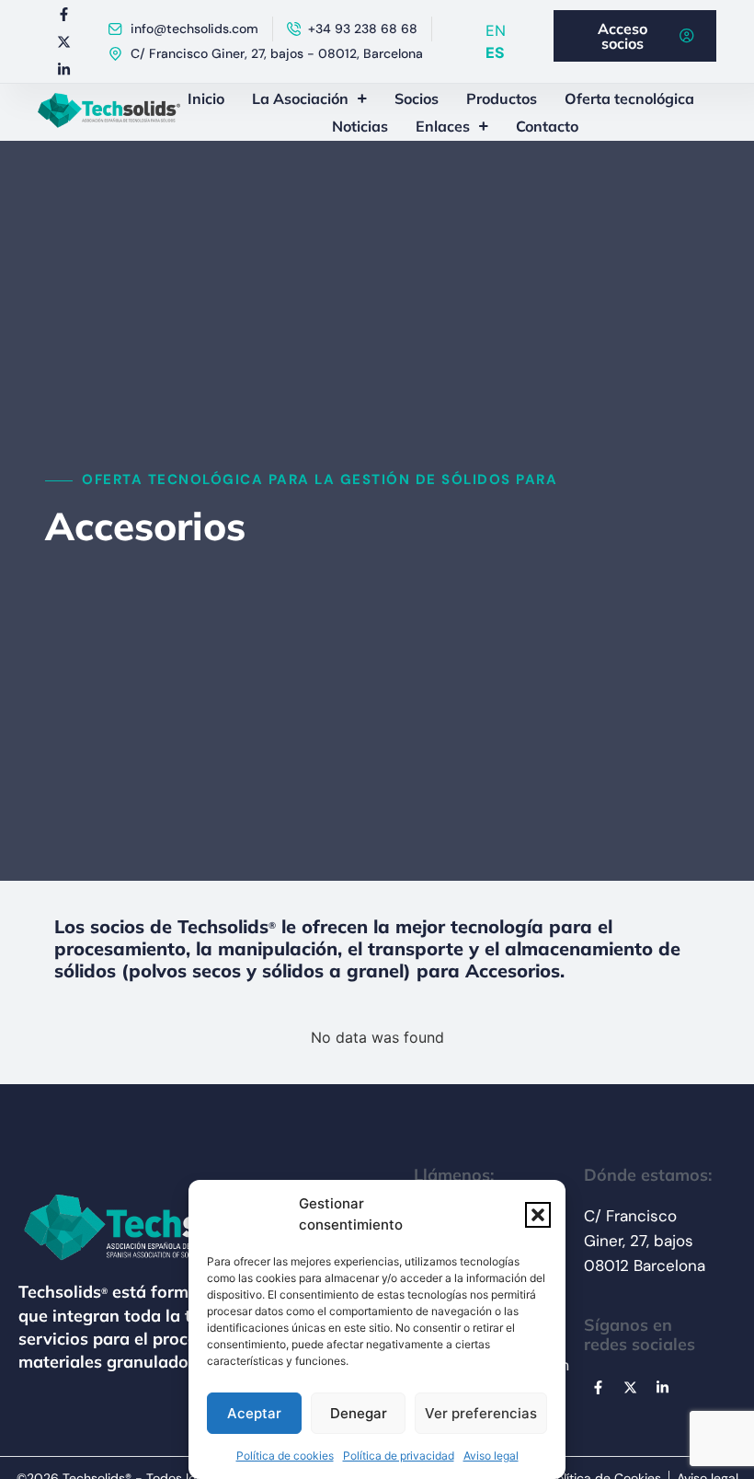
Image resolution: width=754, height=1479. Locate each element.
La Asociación (300, 98)
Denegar (358, 1413)
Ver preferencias (481, 1413)
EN (496, 30)
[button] (538, 1215)
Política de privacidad (398, 1455)
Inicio (206, 98)
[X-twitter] (63, 41)
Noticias (360, 126)
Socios (416, 98)
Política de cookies (285, 1455)
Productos (501, 98)
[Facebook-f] (63, 14)
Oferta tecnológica (629, 98)
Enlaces (443, 126)
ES (495, 52)
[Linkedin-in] (63, 69)
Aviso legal (491, 1455)
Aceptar (254, 1413)
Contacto (547, 126)
